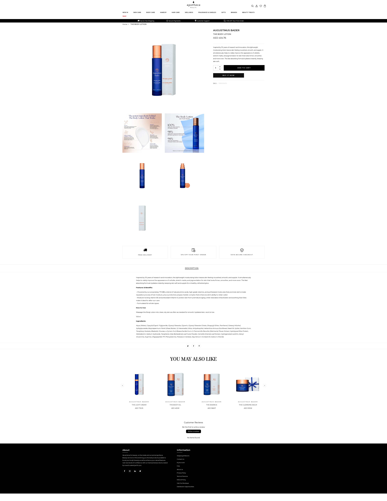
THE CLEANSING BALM (248, 405)
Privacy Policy (181, 473)
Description (192, 268)
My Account (181, 462)
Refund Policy (181, 480)
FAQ (178, 466)
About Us (180, 469)
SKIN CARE (137, 12)
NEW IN (125, 12)
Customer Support (203, 21)
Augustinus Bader (226, 30)
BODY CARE (150, 12)
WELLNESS (189, 12)
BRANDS (234, 12)
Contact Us (180, 459)
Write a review (193, 431)
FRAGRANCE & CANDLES (207, 12)
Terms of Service (182, 476)
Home (124, 24)
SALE (124, 16)
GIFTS (223, 12)
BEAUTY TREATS (248, 12)
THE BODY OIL (175, 405)
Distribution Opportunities (185, 486)
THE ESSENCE (211, 405)
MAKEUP (163, 12)
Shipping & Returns (183, 456)
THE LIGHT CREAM (139, 405)
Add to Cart (244, 68)
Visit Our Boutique (183, 483)
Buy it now (229, 75)
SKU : (215, 83)
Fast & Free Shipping (147, 21)
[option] (139, 390)
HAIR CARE (176, 12)
